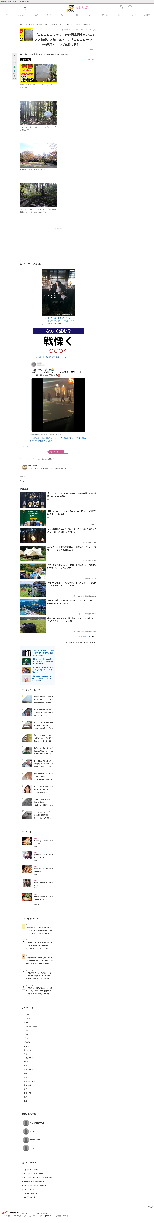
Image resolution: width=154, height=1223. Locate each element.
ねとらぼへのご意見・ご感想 (32, 1173)
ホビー (26, 1054)
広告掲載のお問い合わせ (31, 1193)
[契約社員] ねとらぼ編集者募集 (33, 1181)
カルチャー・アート (30, 1026)
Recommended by (83, 636)
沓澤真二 (93, 49)
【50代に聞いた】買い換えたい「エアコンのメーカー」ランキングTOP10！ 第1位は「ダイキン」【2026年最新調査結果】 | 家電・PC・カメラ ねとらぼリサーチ (39, 963)
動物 (119, 15)
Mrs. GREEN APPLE (37, 1123)
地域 (77, 15)
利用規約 (150, 1207)
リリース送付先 (28, 1189)
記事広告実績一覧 (28, 1197)
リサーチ (133, 15)
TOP (7, 15)
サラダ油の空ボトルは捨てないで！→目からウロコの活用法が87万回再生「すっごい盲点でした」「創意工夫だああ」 (43, 779)
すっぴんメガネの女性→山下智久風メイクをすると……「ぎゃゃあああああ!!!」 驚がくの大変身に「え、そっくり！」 (43, 792)
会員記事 (147, 15)
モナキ (32, 1148)
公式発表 (25, 447)
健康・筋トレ (28, 1069)
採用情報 (59, 1216)
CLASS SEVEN (35, 1140)
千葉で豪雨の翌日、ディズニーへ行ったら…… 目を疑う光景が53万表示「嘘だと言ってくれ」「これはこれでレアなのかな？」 (43, 702)
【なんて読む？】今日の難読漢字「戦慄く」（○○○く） (51, 357)
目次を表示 (91, 59)
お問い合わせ (27, 1216)
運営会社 (52, 1216)
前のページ (54, 452)
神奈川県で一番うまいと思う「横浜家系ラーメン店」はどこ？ (43, 899)
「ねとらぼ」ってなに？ (31, 1170)
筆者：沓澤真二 (33, 466)
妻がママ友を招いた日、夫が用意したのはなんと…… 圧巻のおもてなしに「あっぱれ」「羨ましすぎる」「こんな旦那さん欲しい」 (43, 753)
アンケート (27, 832)
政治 (25, 1089)
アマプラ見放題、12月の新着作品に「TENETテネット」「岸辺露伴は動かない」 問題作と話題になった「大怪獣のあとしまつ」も (58, 321)
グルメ (63, 15)
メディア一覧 (6, 1216)
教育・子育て (28, 1093)
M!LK (32, 1131)
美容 (25, 1101)
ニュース (21, 15)
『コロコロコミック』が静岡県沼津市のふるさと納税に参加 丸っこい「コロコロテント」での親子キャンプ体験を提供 (65, 39)
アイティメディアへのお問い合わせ (34, 1185)
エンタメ (35, 15)
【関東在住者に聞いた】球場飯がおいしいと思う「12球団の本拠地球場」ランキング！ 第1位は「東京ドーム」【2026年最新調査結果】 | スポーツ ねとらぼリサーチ (39, 933)
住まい (91, 15)
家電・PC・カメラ (30, 1081)
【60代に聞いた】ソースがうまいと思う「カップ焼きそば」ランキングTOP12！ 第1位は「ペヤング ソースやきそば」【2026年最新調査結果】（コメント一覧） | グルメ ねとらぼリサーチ (40, 978)
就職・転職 (27, 1085)
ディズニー (27, 1042)
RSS (47, 1216)
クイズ (49, 15)
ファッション (28, 1050)
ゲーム (26, 1038)
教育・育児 (105, 15)
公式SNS (13, 1216)
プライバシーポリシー (38, 1216)
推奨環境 (65, 1216)
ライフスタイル (29, 1058)
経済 (25, 1097)
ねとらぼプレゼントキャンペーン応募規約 (37, 1177)
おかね (24, 481)
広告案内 (20, 1216)
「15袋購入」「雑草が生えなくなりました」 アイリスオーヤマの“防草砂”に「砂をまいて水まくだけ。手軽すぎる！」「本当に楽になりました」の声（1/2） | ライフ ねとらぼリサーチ (39, 993)
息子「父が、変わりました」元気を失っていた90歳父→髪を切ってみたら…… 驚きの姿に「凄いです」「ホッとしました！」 (43, 766)
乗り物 (26, 1062)
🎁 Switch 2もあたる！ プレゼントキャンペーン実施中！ (15, 1)
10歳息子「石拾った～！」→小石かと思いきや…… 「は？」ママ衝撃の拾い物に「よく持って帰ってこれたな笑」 (43, 805)
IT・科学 (27, 1014)
